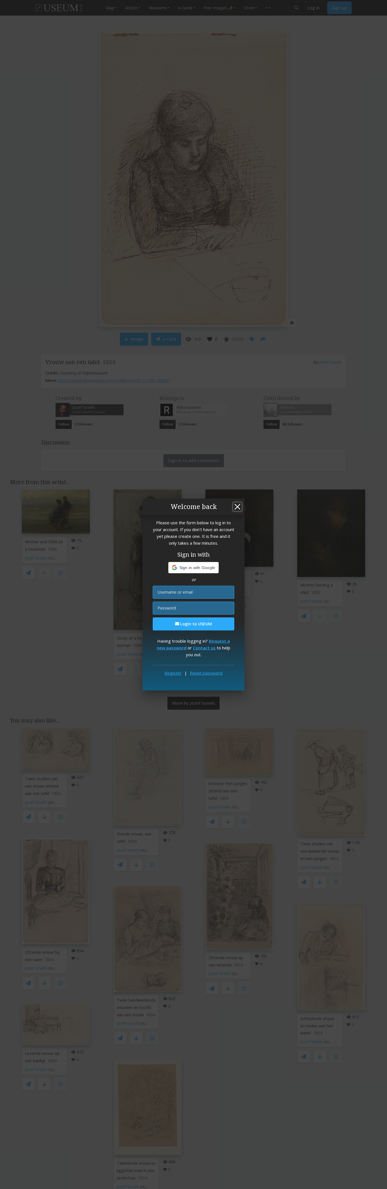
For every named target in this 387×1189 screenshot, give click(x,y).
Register (173, 673)
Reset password (206, 673)
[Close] (237, 506)
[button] (193, 567)
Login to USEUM (195, 623)
